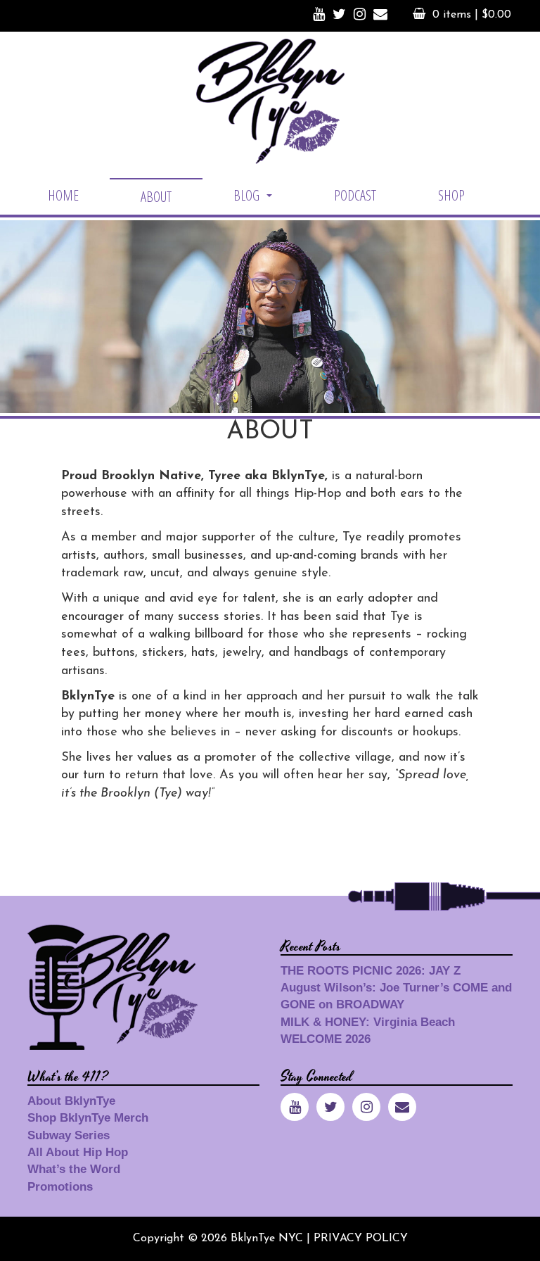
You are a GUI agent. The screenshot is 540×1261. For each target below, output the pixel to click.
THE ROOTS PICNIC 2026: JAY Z (371, 970)
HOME (63, 195)
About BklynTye (71, 1101)
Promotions (60, 1186)
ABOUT (156, 196)
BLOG (254, 199)
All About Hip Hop (77, 1152)
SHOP (451, 195)
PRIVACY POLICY (361, 1238)
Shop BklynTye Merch (87, 1117)
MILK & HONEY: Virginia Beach (368, 1022)
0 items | (471, 14)
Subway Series (68, 1135)
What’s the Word (73, 1169)
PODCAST (355, 195)
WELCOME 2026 (326, 1039)
